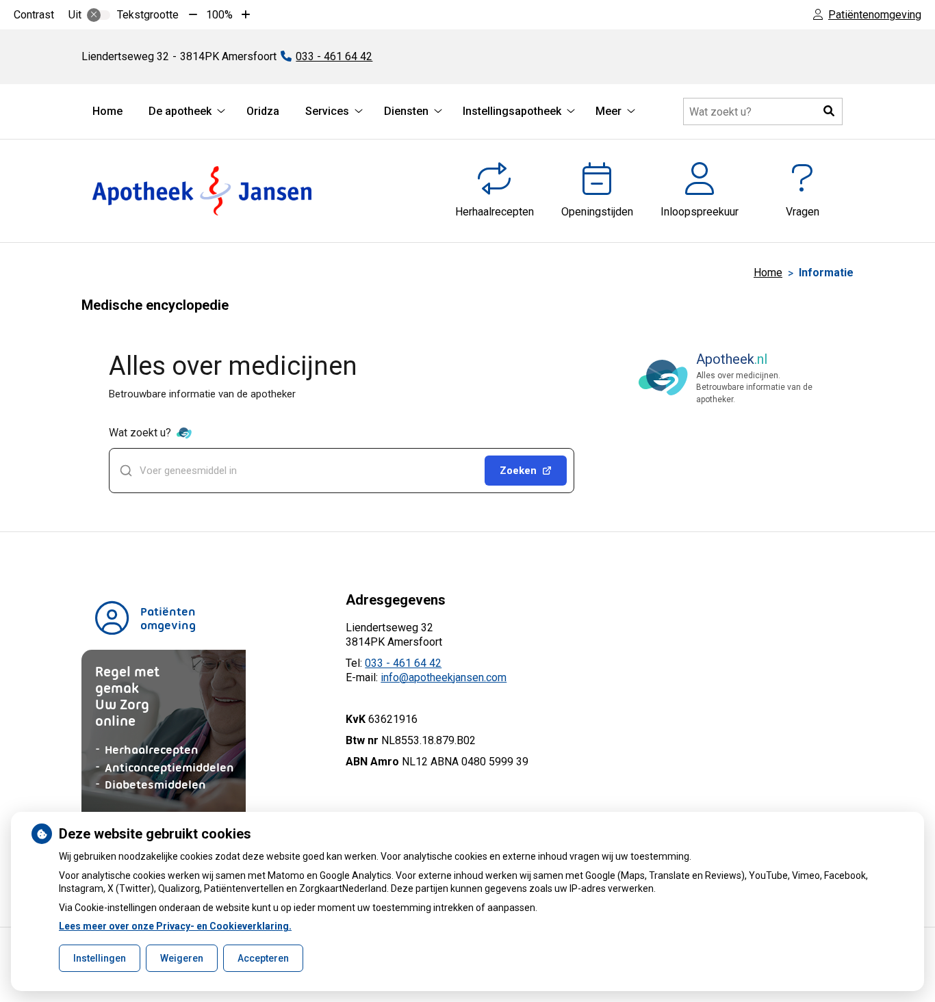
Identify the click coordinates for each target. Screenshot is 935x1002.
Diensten (406, 111)
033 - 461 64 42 (403, 663)
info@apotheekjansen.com (444, 677)
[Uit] (98, 15)
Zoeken (518, 470)
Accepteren (263, 958)
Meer (608, 111)
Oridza (262, 111)
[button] (829, 111)
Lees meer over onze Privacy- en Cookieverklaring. (175, 926)
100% (219, 14)
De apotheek (180, 111)
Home (107, 111)
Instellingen (99, 958)
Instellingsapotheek (512, 111)
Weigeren (181, 958)
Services (327, 111)
